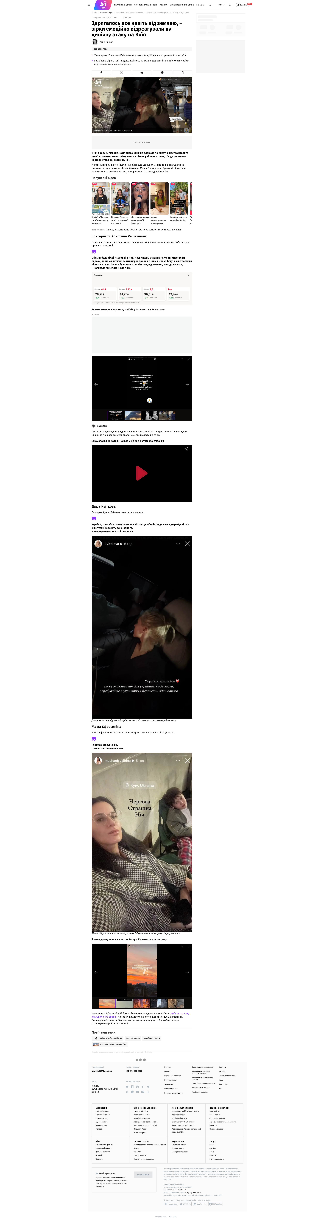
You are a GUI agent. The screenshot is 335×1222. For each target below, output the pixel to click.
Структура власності (227, 1076)
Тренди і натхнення (180, 1152)
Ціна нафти (214, 1111)
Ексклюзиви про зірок (182, 5)
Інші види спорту (217, 1159)
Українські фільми (103, 1148)
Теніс (212, 1152)
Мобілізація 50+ (178, 1115)
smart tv (200, 1204)
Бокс (211, 1145)
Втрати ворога (140, 1132)
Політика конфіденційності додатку (202, 1078)
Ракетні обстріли (141, 1111)
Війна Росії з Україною (145, 1108)
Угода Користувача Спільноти (203, 1083)
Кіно (98, 1141)
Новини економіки (219, 1108)
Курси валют (215, 1115)
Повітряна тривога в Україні (146, 1122)
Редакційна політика (172, 1076)
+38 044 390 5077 (134, 1071)
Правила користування (173, 1093)
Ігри (220, 1089)
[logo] (103, 5)
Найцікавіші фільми (104, 1145)
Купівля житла (178, 1148)
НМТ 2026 (138, 1152)
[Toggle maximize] (189, 359)
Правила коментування (201, 1088)
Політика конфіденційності (202, 1067)
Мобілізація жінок (179, 1118)
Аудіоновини (101, 1125)
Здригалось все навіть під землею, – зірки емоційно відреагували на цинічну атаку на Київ (153, 13)
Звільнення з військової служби (185, 1111)
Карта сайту (223, 1084)
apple (185, 1204)
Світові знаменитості (145, 5)
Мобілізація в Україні (183, 1108)
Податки (213, 1125)
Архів (221, 1080)
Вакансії (222, 1071)
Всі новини (101, 1108)
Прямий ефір (101, 1118)
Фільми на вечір (103, 1152)
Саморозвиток (140, 1155)
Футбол (213, 1148)
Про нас (167, 1067)
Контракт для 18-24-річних (183, 1122)
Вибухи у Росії (140, 1129)
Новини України (103, 1115)
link (127, 1086)
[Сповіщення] (230, 5)
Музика (163, 5)
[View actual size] (182, 359)
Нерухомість (178, 1141)
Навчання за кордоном (144, 1159)
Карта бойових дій (142, 1115)
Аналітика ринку (179, 1145)
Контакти (222, 1067)
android (171, 1204)
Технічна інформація (200, 1092)
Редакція (167, 1071)
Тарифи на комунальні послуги (223, 1122)
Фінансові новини (217, 1118)
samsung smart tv (215, 1204)
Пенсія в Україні (216, 1129)
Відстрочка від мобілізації (183, 1125)
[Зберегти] (182, 72)
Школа (136, 1148)
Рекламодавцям (170, 1089)
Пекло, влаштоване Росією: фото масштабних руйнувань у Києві (144, 229)
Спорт (213, 1141)
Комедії (99, 1155)
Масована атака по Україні (145, 1125)
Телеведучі (168, 1084)
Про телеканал (170, 1080)
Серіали (99, 1159)
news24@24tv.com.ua (102, 1071)
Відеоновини (101, 1122)
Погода (99, 1129)
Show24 (95, 13)
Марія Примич (106, 42)
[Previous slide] (96, 384)
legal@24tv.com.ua (194, 1192)
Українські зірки (123, 5)
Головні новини (103, 1111)
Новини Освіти (141, 1141)
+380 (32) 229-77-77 (178, 1190)
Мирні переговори (142, 1118)
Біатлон (213, 1155)
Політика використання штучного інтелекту (201, 1072)
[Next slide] (187, 384)
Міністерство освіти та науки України (150, 1145)
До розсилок (143, 1175)
